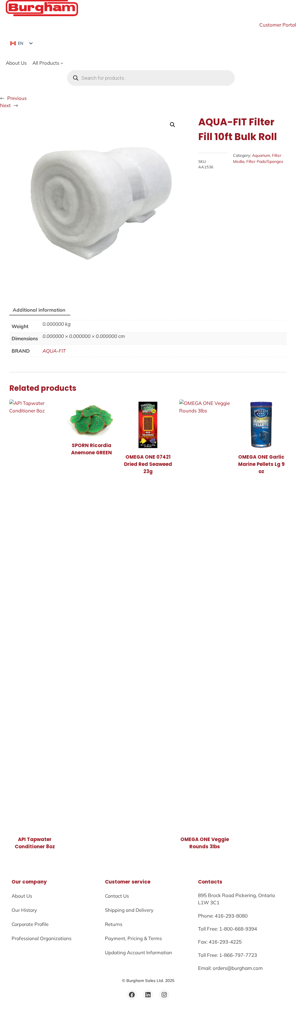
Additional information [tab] (39, 310)
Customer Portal (277, 25)
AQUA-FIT (54, 351)
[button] (172, 125)
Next (5, 105)
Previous (17, 98)
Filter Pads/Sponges (264, 161)
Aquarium (261, 155)
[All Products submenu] (61, 63)
